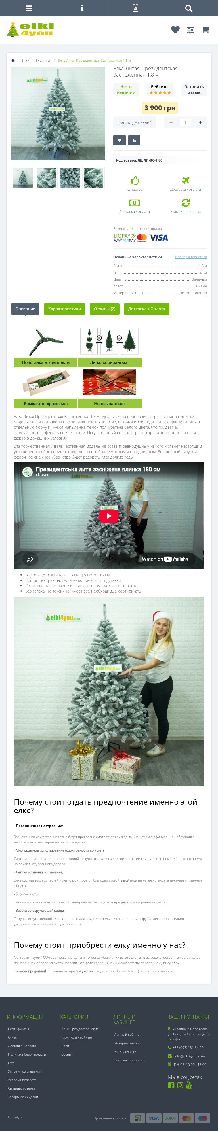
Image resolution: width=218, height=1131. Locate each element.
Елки (65, 1045)
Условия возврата (22, 1079)
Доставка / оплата (22, 1045)
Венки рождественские (80, 1028)
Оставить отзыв (194, 89)
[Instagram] (181, 1086)
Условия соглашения (24, 1071)
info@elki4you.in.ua (189, 1056)
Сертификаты (18, 1028)
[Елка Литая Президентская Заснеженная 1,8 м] (58, 113)
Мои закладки (125, 1051)
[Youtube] (190, 1086)
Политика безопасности (27, 1054)
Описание (25, 308)
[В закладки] (119, 140)
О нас (12, 1037)
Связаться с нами (21, 1088)
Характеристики (64, 308)
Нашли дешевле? (134, 122)
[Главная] (13, 60)
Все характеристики (191, 256)
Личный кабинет (127, 1034)
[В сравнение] (134, 140)
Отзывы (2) (104, 308)
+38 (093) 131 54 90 (188, 1047)
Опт (11, 1062)
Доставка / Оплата (146, 308)
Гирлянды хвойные (76, 1037)
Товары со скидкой (23, 1096)
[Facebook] (172, 1086)
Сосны (66, 1054)
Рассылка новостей (129, 1060)
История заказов (127, 1043)
